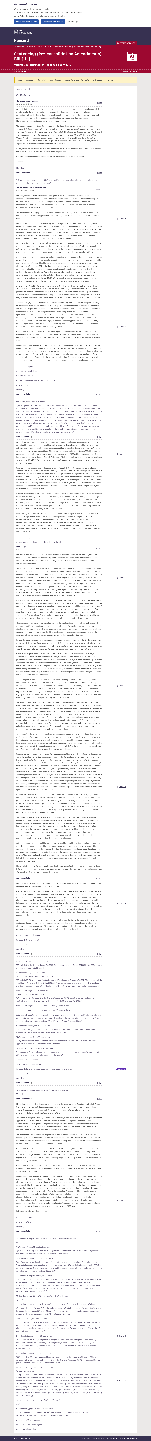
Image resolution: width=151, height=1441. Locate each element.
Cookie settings (72, 22)
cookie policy (59, 16)
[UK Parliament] (23, 31)
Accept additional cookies (26, 22)
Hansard (21, 40)
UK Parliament (19, 47)
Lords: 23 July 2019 (42, 47)
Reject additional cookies (53, 22)
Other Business (57, 47)
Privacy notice (112, 1439)
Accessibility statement (128, 1439)
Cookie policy (85, 1439)
